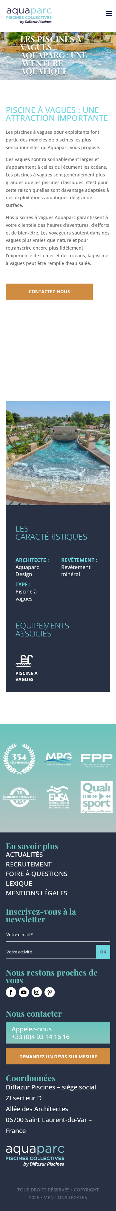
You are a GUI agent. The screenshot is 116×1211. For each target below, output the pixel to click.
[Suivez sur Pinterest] (49, 992)
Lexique (19, 884)
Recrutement (29, 865)
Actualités (24, 855)
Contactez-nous (49, 291)
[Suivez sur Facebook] (11, 992)
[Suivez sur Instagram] (37, 992)
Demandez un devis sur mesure (58, 1056)
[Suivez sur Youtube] (24, 992)
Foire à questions (36, 875)
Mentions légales (36, 894)
